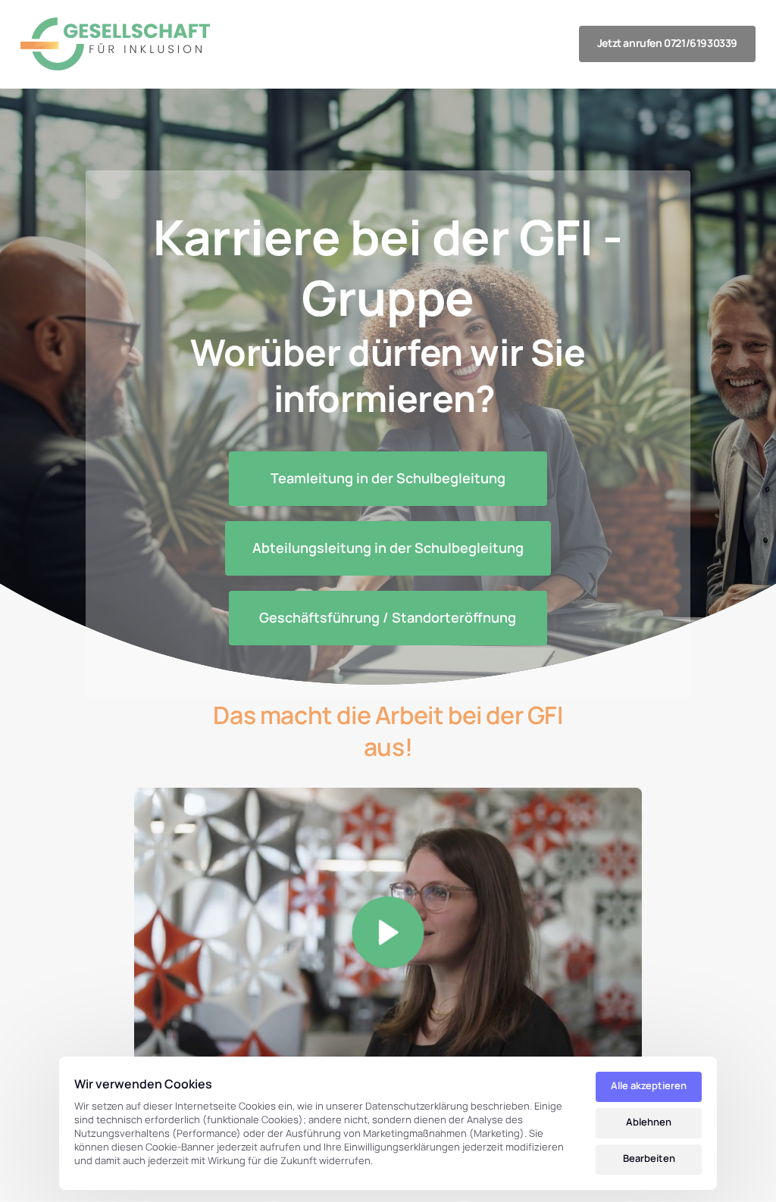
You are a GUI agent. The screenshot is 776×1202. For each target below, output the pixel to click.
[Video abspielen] (388, 932)
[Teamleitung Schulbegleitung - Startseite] (115, 43)
